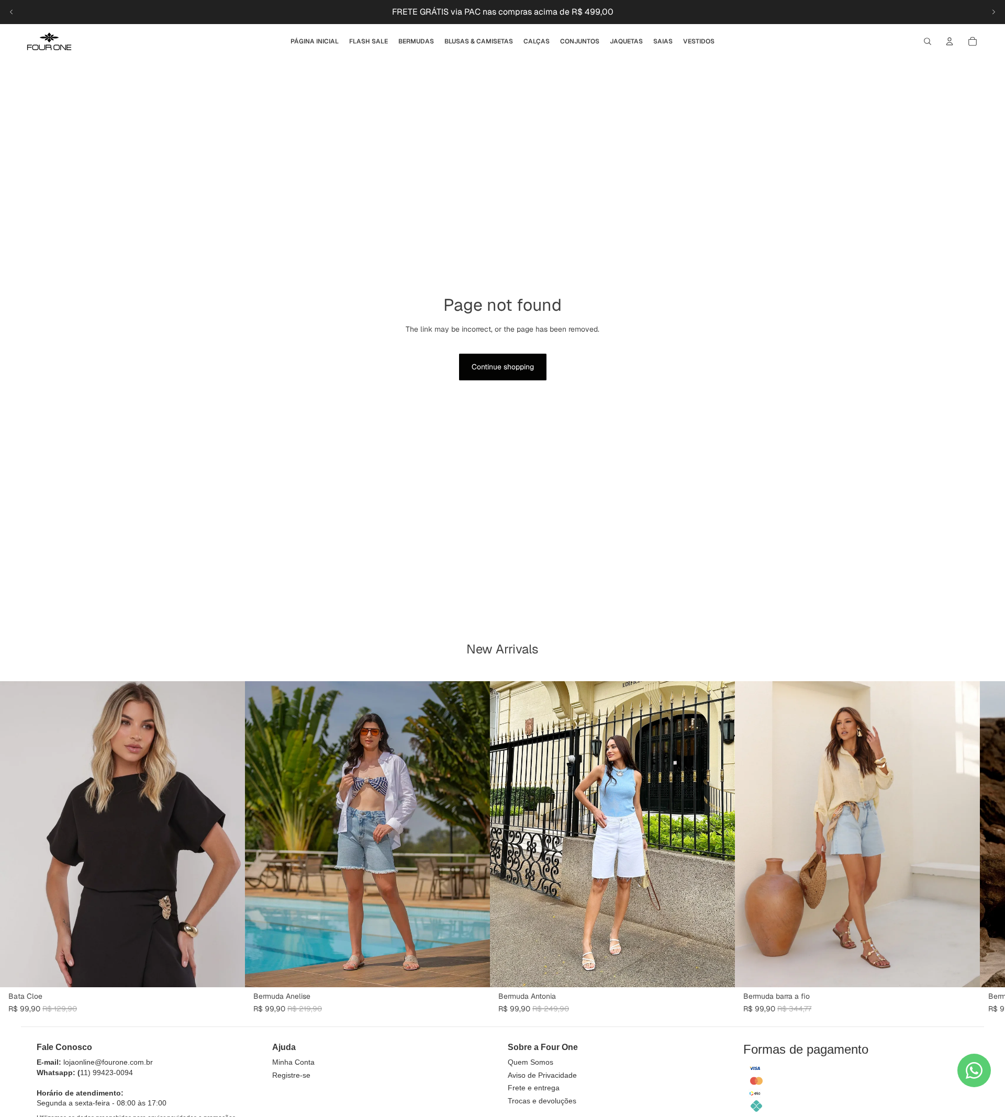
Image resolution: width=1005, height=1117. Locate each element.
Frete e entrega (534, 1088)
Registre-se (291, 1075)
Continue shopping (503, 366)
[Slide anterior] (11, 12)
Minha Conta (293, 1062)
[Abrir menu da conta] (949, 41)
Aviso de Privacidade (542, 1075)
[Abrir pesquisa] (927, 41)
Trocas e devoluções (542, 1101)
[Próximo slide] (993, 12)
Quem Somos (530, 1062)
